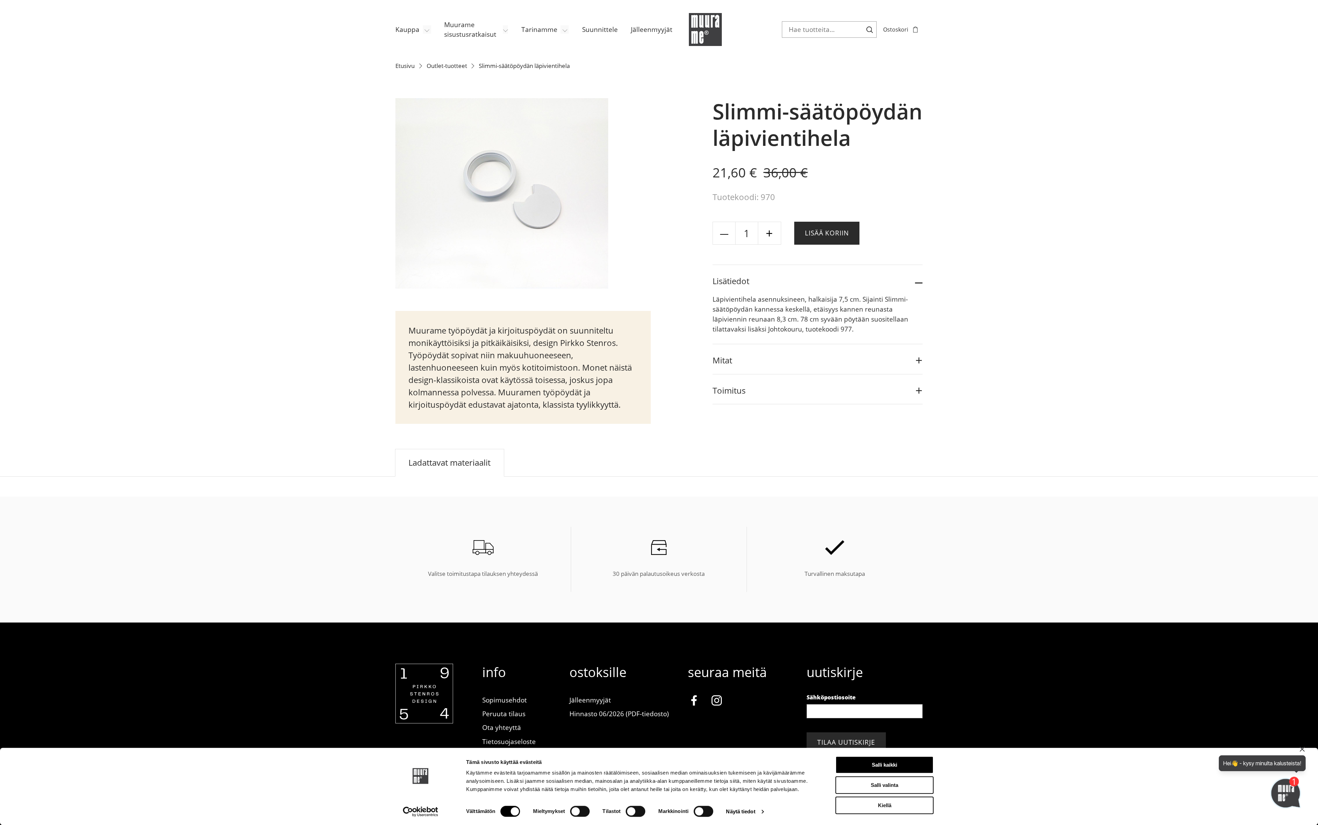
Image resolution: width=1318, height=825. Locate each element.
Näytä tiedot (740, 811)
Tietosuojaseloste (509, 741)
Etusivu (405, 66)
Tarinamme (539, 29)
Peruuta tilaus (503, 713)
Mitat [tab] (722, 360)
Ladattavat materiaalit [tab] (449, 462)
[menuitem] (413, 29)
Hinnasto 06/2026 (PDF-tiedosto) (619, 713)
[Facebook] (694, 701)
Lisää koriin (827, 232)
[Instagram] (716, 701)
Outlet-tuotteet (447, 66)
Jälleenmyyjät (651, 29)
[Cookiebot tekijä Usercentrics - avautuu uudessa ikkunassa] (421, 811)
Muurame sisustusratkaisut (470, 29)
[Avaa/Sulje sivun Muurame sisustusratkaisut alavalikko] (505, 29)
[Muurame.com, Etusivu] (705, 29)
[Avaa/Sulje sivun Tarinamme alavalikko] (564, 29)
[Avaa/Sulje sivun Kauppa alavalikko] (427, 29)
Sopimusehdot (504, 700)
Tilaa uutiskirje (846, 742)
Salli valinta (884, 785)
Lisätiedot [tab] (731, 281)
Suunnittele (600, 29)
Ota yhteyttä (501, 727)
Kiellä (884, 805)
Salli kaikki (884, 765)
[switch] (580, 811)
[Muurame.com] (424, 720)
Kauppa (407, 29)
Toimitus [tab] (729, 390)
